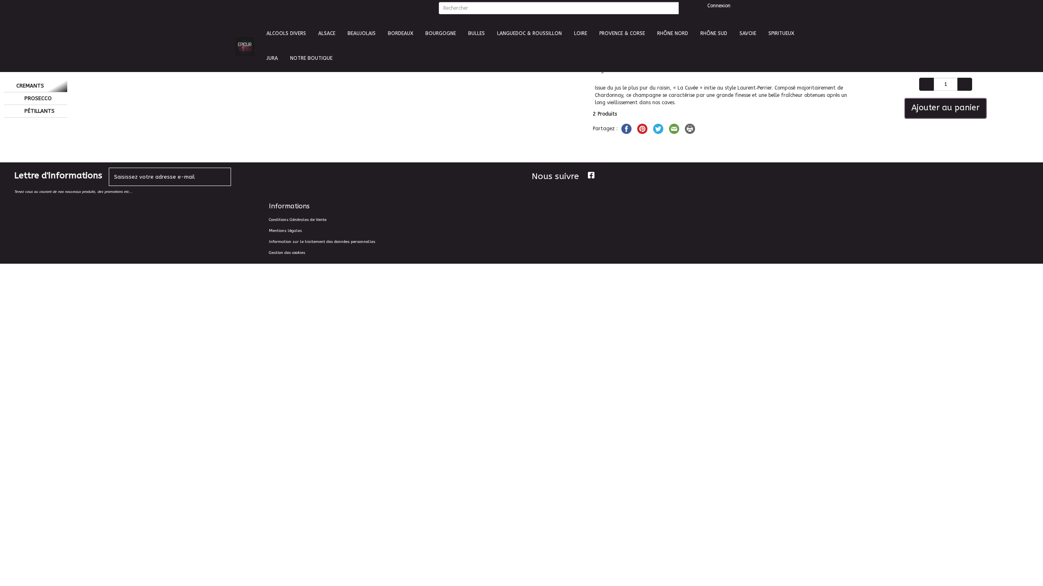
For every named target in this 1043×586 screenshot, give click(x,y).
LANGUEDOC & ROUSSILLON (529, 33)
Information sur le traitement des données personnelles (322, 241)
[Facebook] (591, 175)
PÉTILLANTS (39, 111)
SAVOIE (747, 33)
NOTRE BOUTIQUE (311, 58)
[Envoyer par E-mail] (675, 128)
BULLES (476, 33)
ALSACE (326, 33)
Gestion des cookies (287, 252)
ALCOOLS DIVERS (286, 33)
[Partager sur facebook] (627, 128)
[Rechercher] (685, 8)
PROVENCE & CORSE (622, 33)
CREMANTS (30, 86)
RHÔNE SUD (713, 33)
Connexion (718, 6)
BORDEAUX (400, 33)
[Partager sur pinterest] (643, 128)
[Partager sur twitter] (659, 128)
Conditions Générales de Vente (297, 219)
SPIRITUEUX (781, 33)
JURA (272, 58)
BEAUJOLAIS (362, 33)
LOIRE (580, 33)
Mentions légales (285, 230)
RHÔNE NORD (672, 33)
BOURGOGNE (440, 33)
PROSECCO (37, 98)
